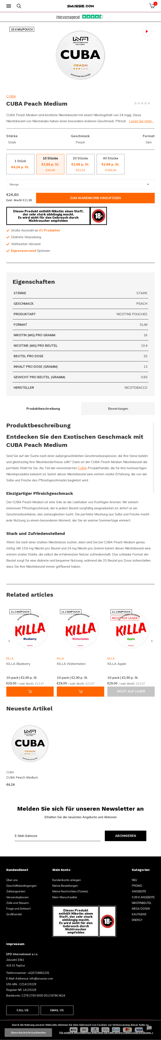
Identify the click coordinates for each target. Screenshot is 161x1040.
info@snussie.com (41, 978)
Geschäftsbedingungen (21, 885)
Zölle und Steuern (17, 903)
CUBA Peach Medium (22, 777)
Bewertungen (118, 409)
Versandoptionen (17, 897)
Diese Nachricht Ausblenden (28, 1032)
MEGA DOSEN (141, 908)
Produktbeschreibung (43, 409)
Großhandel (14, 914)
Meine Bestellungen (65, 885)
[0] (152, 6)
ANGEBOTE (139, 891)
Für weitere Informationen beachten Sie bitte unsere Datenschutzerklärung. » (106, 1032)
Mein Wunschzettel (64, 897)
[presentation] (9, 641)
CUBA (11, 96)
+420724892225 (38, 972)
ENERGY (137, 920)
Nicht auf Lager (131, 691)
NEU (134, 880)
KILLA (60, 658)
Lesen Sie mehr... (141, 121)
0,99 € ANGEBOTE (143, 897)
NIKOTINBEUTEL (142, 903)
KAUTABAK (139, 914)
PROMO (137, 885)
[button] (9, 6)
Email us (57, 1010)
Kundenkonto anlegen (66, 880)
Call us (23, 1010)
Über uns (12, 880)
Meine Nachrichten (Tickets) (70, 891)
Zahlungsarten (15, 891)
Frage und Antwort (18, 908)
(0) (153, 103)
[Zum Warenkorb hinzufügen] (30, 692)
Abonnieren (125, 836)
